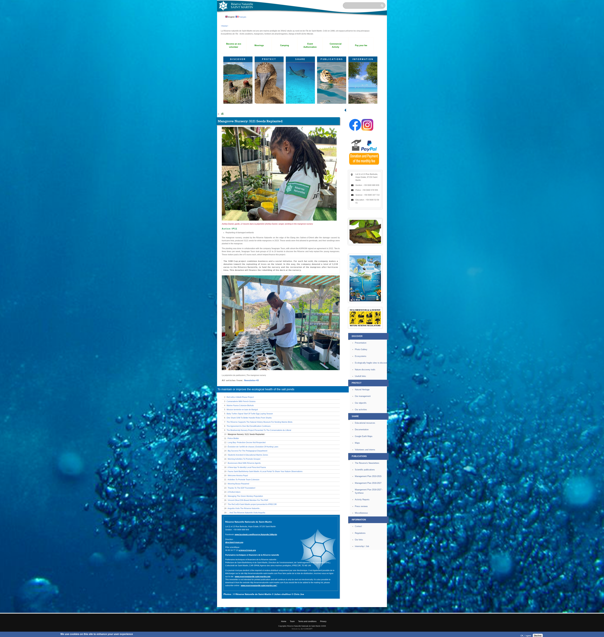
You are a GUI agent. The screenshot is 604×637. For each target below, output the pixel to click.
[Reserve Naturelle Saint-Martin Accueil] (302, 16)
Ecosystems (360, 356)
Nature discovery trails (365, 369)
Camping (284, 45)
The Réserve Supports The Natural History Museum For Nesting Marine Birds (259, 422)
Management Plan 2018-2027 (368, 483)
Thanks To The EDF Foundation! (241, 488)
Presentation (360, 343)
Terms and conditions (307, 621)
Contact (358, 526)
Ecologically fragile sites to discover (371, 363)
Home (222, 113)
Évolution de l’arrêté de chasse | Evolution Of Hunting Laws (253, 447)
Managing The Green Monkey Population (245, 496)
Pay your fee (361, 45)
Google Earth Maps (363, 436)
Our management (363, 396)
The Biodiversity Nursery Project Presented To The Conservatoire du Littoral (259, 430)
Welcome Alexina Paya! (238, 475)
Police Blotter (233, 438)
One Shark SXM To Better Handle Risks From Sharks (249, 418)
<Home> (224, 26)
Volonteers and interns (365, 449)
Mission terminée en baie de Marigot (242, 410)
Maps (357, 443)
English (231, 17)
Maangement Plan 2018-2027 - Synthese (369, 491)
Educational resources (365, 423)
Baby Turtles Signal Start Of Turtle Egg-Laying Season (250, 414)
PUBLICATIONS (332, 59)
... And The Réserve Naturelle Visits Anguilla (246, 513)
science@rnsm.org (247, 550)
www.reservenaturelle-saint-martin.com (252, 576)
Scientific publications (365, 469)
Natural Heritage (362, 389)
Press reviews (361, 506)
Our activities (361, 409)
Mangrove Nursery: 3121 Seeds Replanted (246, 434)
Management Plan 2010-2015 (368, 476)
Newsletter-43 (251, 380)
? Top (394, 604)
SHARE (300, 59)
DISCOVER (238, 59)
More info (138, 635)
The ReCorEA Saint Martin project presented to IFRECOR (252, 504)
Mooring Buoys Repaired (238, 484)
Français (242, 17)
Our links (359, 539)
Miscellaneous (361, 513)
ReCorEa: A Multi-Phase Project (240, 397)
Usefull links (360, 376)
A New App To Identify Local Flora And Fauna (247, 467)
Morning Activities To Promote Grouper (244, 459)
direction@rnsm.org (234, 542)
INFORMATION (362, 59)
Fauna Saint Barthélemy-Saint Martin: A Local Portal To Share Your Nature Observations (265, 471)
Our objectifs (360, 403)
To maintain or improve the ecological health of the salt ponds (256, 389)
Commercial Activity (335, 45)
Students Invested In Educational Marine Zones (248, 455)
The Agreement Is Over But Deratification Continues (249, 426)
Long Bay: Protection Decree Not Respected (247, 442)
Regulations (360, 533)
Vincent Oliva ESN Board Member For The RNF (248, 500)
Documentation (362, 429)
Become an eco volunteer (233, 45)
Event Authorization (310, 45)
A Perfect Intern (234, 492)
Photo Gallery (361, 349)
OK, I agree (525, 633)
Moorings (259, 45)
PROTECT (269, 59)
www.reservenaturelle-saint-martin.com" (259, 585)
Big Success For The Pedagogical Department (247, 451)
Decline (537, 633)
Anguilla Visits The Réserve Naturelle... (244, 508)
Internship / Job (362, 546)
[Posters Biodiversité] (365, 301)
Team (292, 621)
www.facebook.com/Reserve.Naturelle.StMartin (256, 534)
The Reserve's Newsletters (367, 463)
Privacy (323, 621)
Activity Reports (362, 499)
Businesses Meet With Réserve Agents (244, 463)
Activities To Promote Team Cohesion (243, 480)
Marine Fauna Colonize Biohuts (240, 405)
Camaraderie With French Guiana (241, 401)
